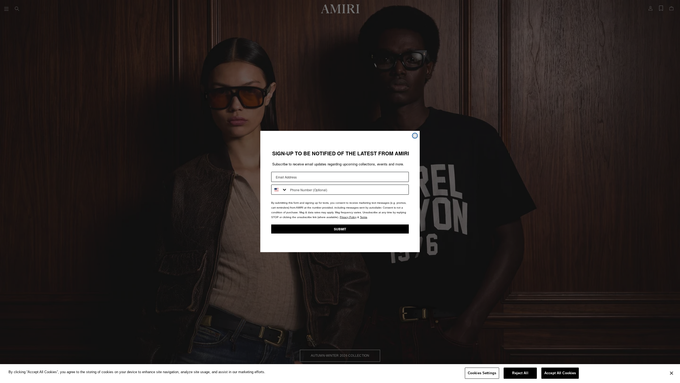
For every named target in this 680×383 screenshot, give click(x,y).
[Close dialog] (415, 135)
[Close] (671, 373)
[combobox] (279, 189)
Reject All (520, 373)
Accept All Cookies (560, 373)
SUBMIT (340, 229)
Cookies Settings (482, 373)
